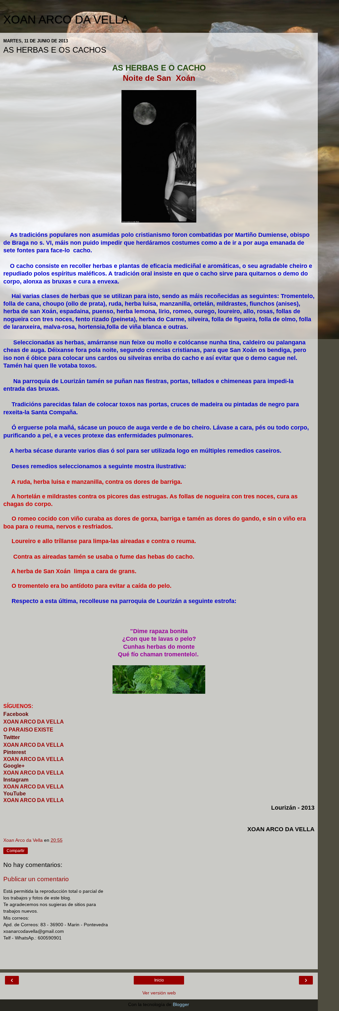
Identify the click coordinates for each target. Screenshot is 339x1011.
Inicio (159, 980)
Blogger (181, 1004)
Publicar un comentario (36, 879)
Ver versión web (159, 992)
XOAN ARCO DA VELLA (66, 19)
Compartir (15, 850)
